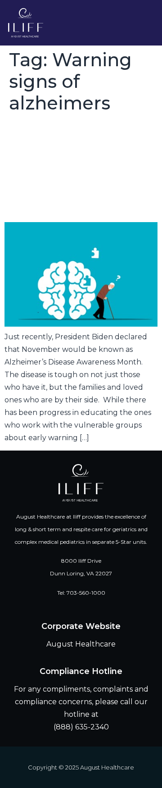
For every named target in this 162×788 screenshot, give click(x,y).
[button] (144, 25)
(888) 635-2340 (81, 727)
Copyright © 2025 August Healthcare (81, 767)
